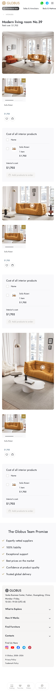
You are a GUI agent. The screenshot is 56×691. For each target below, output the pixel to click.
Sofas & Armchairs (31, 8)
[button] (52, 3)
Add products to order (22, 175)
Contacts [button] (9, 635)
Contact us (42, 688)
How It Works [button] (12, 617)
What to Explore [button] (13, 609)
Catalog (11, 688)
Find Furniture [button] (12, 626)
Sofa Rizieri (24, 147)
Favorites (20, 688)
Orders (28, 688)
